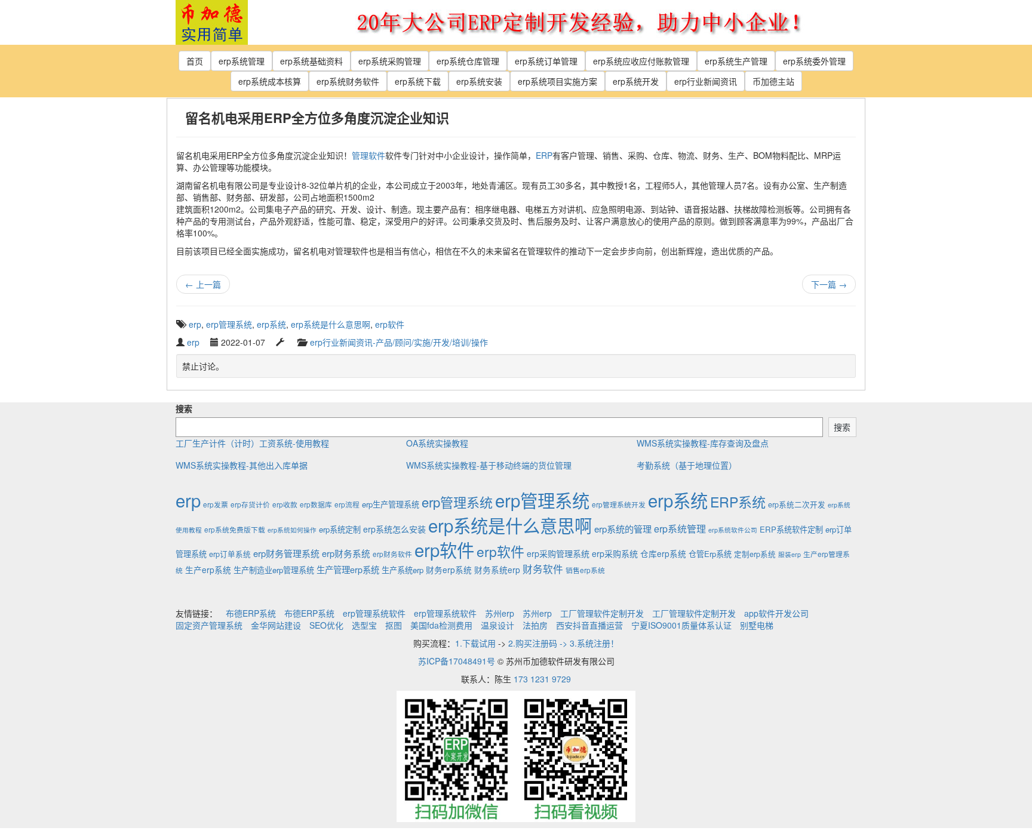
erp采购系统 (615, 553)
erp (195, 324)
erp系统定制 (340, 529)
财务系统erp (497, 570)
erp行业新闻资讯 (705, 81)
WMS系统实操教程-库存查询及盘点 (703, 443)
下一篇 (829, 284)
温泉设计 (497, 625)
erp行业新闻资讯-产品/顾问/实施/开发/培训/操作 (399, 342)
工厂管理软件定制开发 (602, 613)
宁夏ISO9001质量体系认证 (681, 625)
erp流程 (347, 504)
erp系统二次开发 (796, 504)
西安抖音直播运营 (589, 625)
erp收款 (284, 504)
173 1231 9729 (542, 679)
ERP (544, 155)
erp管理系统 (229, 324)
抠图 (393, 625)
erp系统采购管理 (389, 61)
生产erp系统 (208, 570)
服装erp (789, 554)
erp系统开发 (636, 81)
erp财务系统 (346, 553)
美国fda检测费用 (441, 625)
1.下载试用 (475, 643)
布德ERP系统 (251, 613)
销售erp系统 (585, 570)
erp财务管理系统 (286, 553)
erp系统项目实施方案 (557, 81)
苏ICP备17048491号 (456, 661)
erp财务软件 (392, 554)
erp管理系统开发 (619, 504)
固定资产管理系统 (209, 625)
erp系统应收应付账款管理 (641, 61)
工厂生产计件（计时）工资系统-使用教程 (252, 443)
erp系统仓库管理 (468, 61)
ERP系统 (738, 501)
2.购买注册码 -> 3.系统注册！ (563, 643)
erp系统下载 (418, 81)
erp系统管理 (242, 61)
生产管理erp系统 (348, 569)
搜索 (184, 408)
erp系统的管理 (623, 528)
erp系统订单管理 (546, 61)
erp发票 (215, 504)
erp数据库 (316, 504)
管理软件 (368, 155)
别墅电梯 (756, 625)
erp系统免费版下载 (234, 529)
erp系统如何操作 (292, 529)
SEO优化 (326, 625)
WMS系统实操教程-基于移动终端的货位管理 (489, 465)
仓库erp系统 (663, 553)
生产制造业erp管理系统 (274, 570)
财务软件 (543, 569)
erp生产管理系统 (390, 504)
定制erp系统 (755, 554)
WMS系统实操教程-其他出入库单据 (242, 465)
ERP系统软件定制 (791, 529)
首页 (194, 61)
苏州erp (499, 613)
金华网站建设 (276, 625)
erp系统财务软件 (348, 81)
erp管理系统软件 (374, 613)
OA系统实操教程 (437, 443)
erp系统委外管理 (814, 61)
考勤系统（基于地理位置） (687, 465)
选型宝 (364, 625)
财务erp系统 (449, 570)
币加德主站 (773, 81)
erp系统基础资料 (311, 61)
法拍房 (535, 625)
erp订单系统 (230, 554)
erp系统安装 (479, 81)
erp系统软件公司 (732, 529)
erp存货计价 (250, 504)
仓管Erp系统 (710, 553)
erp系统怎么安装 (394, 529)
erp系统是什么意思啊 (330, 324)
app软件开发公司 (776, 613)
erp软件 (389, 324)
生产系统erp (402, 570)
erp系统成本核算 (269, 81)
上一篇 (203, 284)
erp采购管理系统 (558, 553)
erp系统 (271, 324)
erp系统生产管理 (736, 61)
